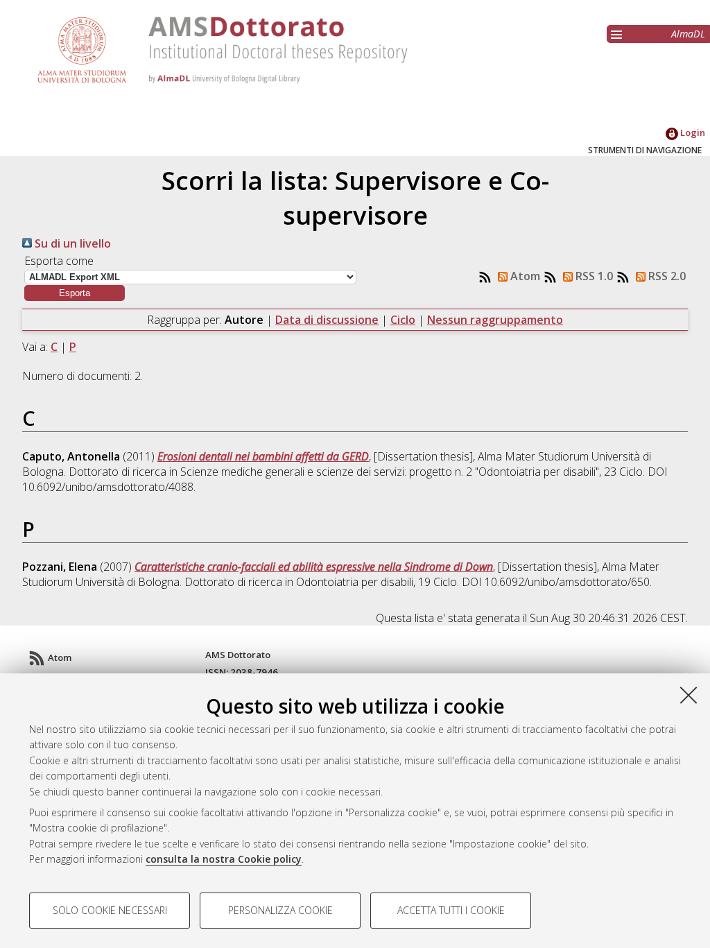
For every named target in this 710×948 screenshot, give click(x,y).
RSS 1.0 (593, 276)
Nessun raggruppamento (495, 319)
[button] (74, 293)
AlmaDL (688, 33)
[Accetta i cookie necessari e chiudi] (688, 695)
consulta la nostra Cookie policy (224, 858)
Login (691, 132)
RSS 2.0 (666, 276)
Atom (524, 276)
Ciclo (402, 319)
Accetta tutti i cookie (451, 910)
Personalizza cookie (280, 910)
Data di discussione (327, 319)
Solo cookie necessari (110, 910)
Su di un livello (71, 243)
